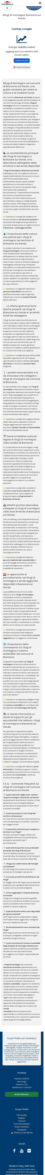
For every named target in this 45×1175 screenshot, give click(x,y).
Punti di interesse (22, 1124)
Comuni (21, 1121)
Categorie (21, 1130)
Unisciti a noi (21, 1084)
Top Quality (22, 1115)
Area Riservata (22, 1094)
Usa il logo (21, 1081)
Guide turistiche (22, 1127)
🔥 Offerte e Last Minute (22, 1132)
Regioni (21, 1118)
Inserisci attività (21, 60)
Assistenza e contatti (21, 1087)
